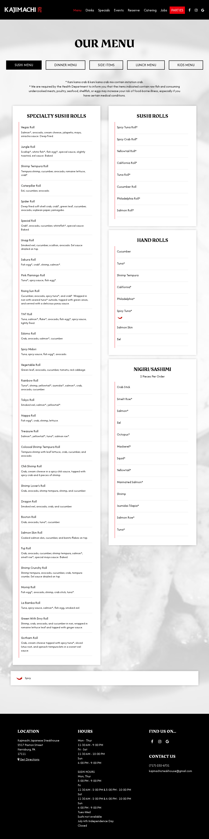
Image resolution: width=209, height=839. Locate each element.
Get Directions (29, 759)
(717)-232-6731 (159, 765)
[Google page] (202, 10)
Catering (150, 10)
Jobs (164, 10)
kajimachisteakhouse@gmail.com (170, 771)
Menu (77, 10)
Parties (177, 10)
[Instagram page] (196, 10)
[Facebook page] (189, 10)
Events (119, 10)
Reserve (134, 10)
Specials (104, 10)
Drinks (90, 10)
